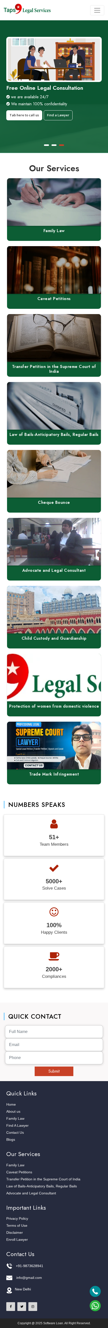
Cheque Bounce (54, 502)
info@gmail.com (29, 1278)
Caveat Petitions (54, 299)
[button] (46, 145)
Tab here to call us (24, 115)
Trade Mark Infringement (54, 774)
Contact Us (15, 1132)
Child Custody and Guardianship (54, 638)
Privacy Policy (17, 1218)
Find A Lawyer (17, 1125)
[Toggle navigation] (97, 10)
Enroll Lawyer (17, 1240)
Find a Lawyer (58, 115)
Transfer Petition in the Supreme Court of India (54, 369)
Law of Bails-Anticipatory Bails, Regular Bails (54, 434)
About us (13, 1111)
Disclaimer (14, 1232)
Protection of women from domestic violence (54, 706)
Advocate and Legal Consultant (54, 570)
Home (11, 1104)
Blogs (10, 1139)
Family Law (54, 231)
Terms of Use (16, 1225)
